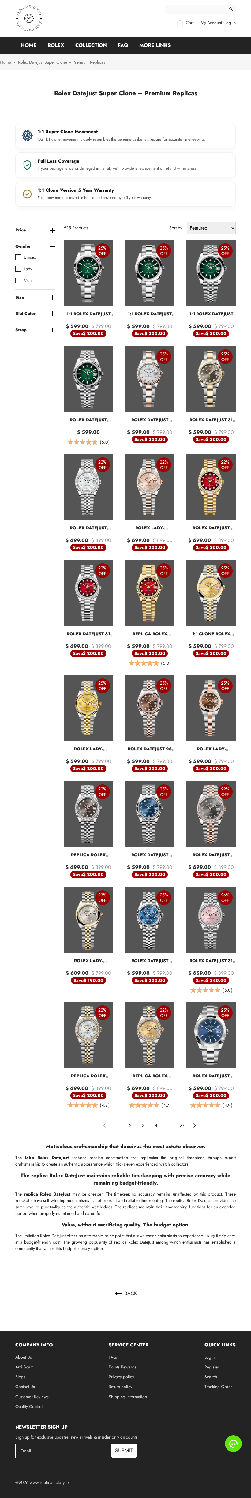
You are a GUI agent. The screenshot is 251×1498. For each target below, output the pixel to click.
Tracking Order (218, 1386)
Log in (230, 23)
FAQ (123, 45)
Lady (28, 269)
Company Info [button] (34, 1345)
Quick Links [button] (220, 1345)
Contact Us (25, 1386)
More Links (155, 45)
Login (209, 1357)
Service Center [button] (128, 1345)
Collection (91, 45)
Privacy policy (121, 1377)
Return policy (120, 1386)
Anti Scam (24, 1367)
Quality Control (29, 1406)
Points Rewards (123, 1367)
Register (211, 1367)
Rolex (55, 45)
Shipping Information (128, 1397)
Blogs (20, 1377)
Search (210, 1377)
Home (28, 45)
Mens (28, 280)
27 (182, 1125)
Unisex (30, 257)
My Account (211, 23)
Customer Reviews (32, 1397)
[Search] (231, 9)
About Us (23, 1357)
